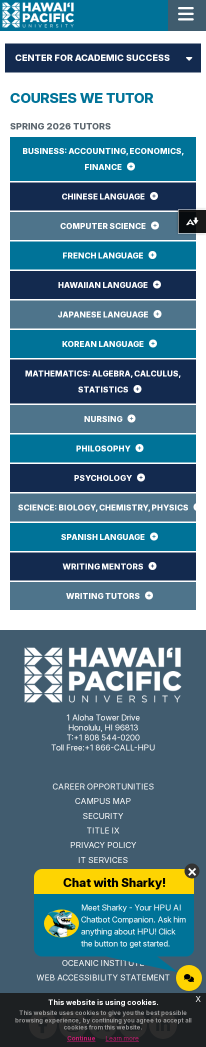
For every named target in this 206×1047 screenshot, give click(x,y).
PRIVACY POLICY (103, 845)
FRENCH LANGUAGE (103, 255)
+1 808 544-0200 (107, 737)
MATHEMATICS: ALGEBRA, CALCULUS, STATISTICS (103, 381)
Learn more (122, 1038)
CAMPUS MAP (103, 801)
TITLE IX (103, 831)
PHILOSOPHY (103, 449)
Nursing (103, 419)
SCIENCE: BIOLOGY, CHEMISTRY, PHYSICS (103, 507)
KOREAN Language (103, 344)
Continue (81, 1038)
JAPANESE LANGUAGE (103, 315)
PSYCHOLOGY (103, 478)
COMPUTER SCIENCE (103, 226)
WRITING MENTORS (103, 567)
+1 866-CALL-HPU (119, 747)
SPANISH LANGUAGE (103, 537)
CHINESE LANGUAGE (103, 197)
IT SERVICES (103, 860)
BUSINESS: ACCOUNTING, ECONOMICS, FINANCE (103, 159)
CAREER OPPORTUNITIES (103, 787)
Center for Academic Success (92, 57)
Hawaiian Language (103, 285)
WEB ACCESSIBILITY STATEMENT (103, 977)
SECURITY (103, 816)
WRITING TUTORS (103, 596)
